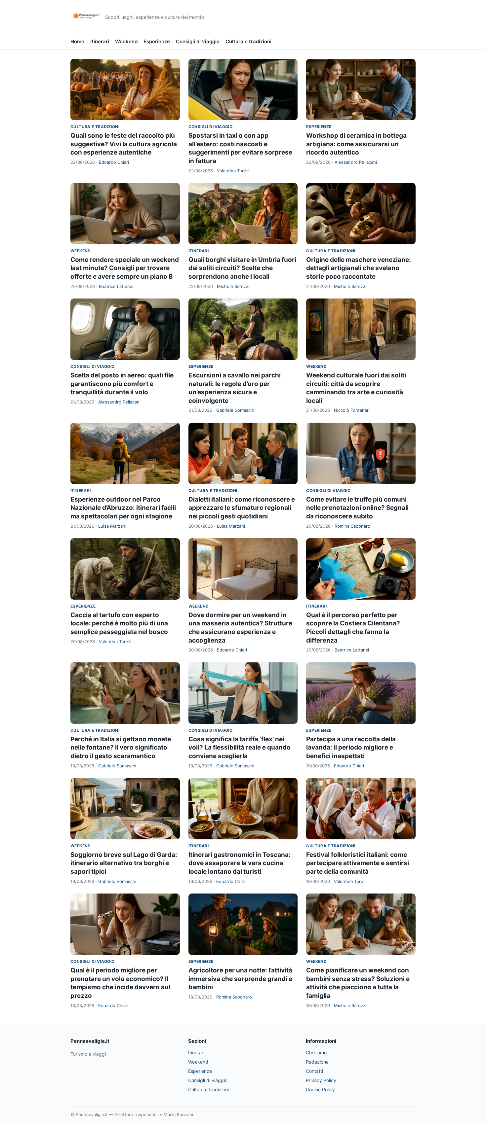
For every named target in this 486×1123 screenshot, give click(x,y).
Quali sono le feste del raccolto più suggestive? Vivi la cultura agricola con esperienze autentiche (123, 144)
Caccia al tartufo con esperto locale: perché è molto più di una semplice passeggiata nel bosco (119, 623)
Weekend (126, 41)
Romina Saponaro (352, 526)
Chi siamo (316, 1052)
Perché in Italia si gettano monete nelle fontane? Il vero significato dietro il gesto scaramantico (120, 747)
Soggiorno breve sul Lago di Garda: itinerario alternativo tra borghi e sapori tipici (123, 863)
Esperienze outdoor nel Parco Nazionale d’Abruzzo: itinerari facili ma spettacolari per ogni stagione (123, 508)
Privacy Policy (321, 1080)
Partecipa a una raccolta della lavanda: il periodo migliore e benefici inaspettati (351, 747)
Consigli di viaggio (198, 41)
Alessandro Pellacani (356, 162)
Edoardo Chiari (114, 162)
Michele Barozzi (233, 286)
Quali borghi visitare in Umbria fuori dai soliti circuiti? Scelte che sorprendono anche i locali (242, 268)
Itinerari (99, 41)
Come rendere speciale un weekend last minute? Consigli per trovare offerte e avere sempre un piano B (124, 268)
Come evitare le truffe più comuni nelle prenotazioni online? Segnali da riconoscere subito (357, 508)
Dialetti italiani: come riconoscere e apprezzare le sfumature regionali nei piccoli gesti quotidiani (241, 508)
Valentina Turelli (233, 170)
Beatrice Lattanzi (116, 286)
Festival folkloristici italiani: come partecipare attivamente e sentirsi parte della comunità (357, 863)
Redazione (317, 1062)
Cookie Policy (320, 1089)
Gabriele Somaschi (235, 410)
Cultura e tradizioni (248, 41)
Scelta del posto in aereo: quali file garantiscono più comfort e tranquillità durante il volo (122, 383)
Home (77, 41)
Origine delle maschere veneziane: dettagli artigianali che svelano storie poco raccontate (358, 268)
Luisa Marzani (112, 526)
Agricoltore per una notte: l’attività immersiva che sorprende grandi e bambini (240, 978)
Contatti (314, 1071)
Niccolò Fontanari (352, 410)
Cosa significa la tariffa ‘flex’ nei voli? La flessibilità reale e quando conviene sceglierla (239, 747)
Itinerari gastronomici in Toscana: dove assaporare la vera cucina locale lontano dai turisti (239, 863)
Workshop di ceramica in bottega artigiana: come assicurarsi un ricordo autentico (356, 144)
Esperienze (156, 41)
